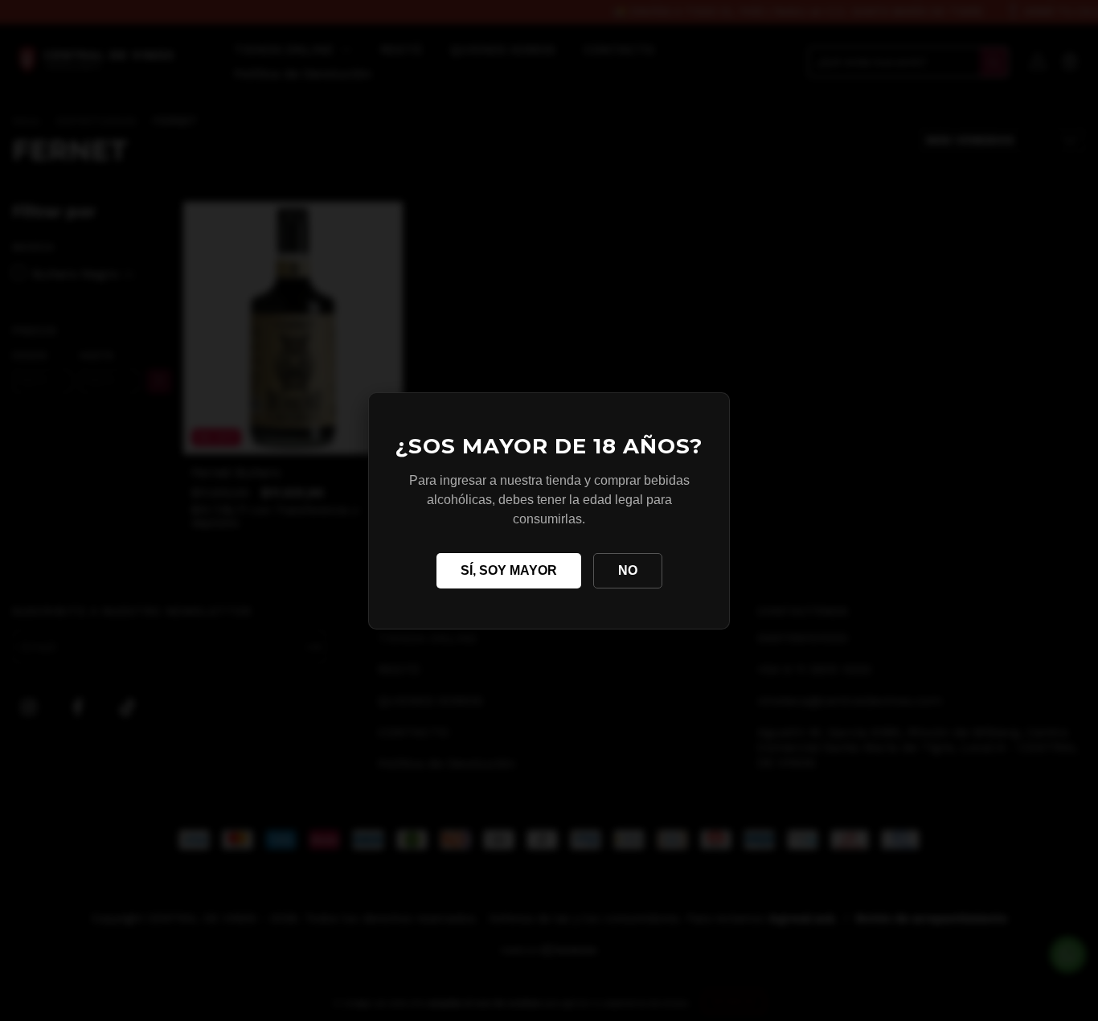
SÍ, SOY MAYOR (509, 570)
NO (627, 570)
